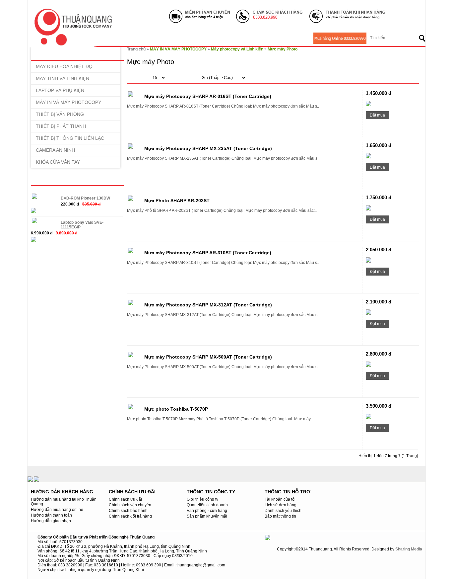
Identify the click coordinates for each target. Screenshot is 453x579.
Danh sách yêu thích (283, 510)
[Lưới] (400, 78)
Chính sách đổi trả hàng (130, 516)
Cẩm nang (270, 38)
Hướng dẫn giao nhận (51, 521)
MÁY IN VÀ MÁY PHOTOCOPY (68, 102)
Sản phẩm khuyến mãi (207, 516)
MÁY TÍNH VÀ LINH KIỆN (62, 78)
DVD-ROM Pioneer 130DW (85, 198)
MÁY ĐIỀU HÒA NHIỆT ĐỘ (64, 66)
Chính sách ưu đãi (125, 499)
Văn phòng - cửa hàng (207, 510)
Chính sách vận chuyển (130, 505)
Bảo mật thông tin (280, 516)
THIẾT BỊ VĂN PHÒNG (60, 114)
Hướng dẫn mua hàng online (57, 509)
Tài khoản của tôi (280, 499)
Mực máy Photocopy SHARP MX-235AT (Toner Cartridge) (208, 148)
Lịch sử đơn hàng (280, 505)
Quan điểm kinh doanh (207, 505)
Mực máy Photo (282, 49)
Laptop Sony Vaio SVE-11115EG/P (82, 224)
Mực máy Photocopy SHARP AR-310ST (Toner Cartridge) (207, 252)
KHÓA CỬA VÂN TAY (58, 162)
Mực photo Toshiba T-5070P (176, 409)
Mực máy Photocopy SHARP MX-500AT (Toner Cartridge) (208, 357)
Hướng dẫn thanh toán (51, 515)
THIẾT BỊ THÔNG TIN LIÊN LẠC (70, 138)
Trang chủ (136, 49)
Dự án (241, 38)
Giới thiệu (127, 38)
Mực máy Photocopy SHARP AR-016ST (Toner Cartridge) (207, 96)
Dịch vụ (189, 38)
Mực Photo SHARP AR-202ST (177, 200)
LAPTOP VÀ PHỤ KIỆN (60, 90)
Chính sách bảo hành (128, 510)
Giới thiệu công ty (202, 499)
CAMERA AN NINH (55, 150)
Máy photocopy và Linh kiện (237, 49)
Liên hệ (300, 38)
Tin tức (216, 38)
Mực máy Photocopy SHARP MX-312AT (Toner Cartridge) (208, 304)
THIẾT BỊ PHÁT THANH (61, 126)
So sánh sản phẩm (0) (271, 78)
